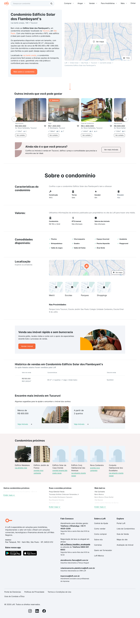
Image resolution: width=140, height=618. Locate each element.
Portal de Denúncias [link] (12, 592)
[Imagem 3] (66, 119)
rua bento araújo (29, 55)
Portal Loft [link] (121, 523)
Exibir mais (8, 495)
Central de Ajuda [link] (101, 523)
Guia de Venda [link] (123, 534)
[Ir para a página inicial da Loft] (7, 3)
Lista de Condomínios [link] (126, 529)
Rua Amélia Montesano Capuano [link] (60, 497)
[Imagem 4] (35, 119)
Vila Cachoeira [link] (99, 492)
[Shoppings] (104, 287)
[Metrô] (56, 287)
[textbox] (32, 3)
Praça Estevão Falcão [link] (56, 492)
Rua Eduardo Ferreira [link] (56, 500)
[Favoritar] (45, 126)
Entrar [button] (133, 3)
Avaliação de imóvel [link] (125, 545)
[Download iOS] (30, 553)
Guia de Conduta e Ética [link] (14, 596)
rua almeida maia (21, 468)
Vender (92, 3)
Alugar (80, 3)
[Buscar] (51, 3)
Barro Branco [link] (99, 494)
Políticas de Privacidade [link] (34, 592)
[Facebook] (44, 611)
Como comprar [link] (100, 534)
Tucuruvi (45, 31)
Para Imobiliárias (108, 3)
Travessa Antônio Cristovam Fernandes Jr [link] (64, 494)
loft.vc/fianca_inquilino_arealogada (75, 544)
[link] (111, 149)
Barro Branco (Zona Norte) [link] (103, 497)
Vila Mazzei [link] (98, 500)
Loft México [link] (99, 556)
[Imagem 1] (30, 119)
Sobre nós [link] (98, 539)
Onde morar (74, 63)
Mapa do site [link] (122, 539)
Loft (66, 63)
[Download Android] (13, 553)
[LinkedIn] (37, 611)
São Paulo (84, 63)
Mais (123, 3)
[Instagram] (30, 611)
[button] (87, 268)
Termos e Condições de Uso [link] (59, 592)
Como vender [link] (99, 529)
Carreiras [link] (98, 545)
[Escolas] (72, 287)
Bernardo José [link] (54, 503)
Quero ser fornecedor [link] (103, 550)
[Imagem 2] (32, 119)
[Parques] (88, 287)
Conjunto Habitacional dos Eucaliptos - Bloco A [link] (20, 492)
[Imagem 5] (102, 119)
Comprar (67, 3)
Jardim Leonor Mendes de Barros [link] (106, 503)
